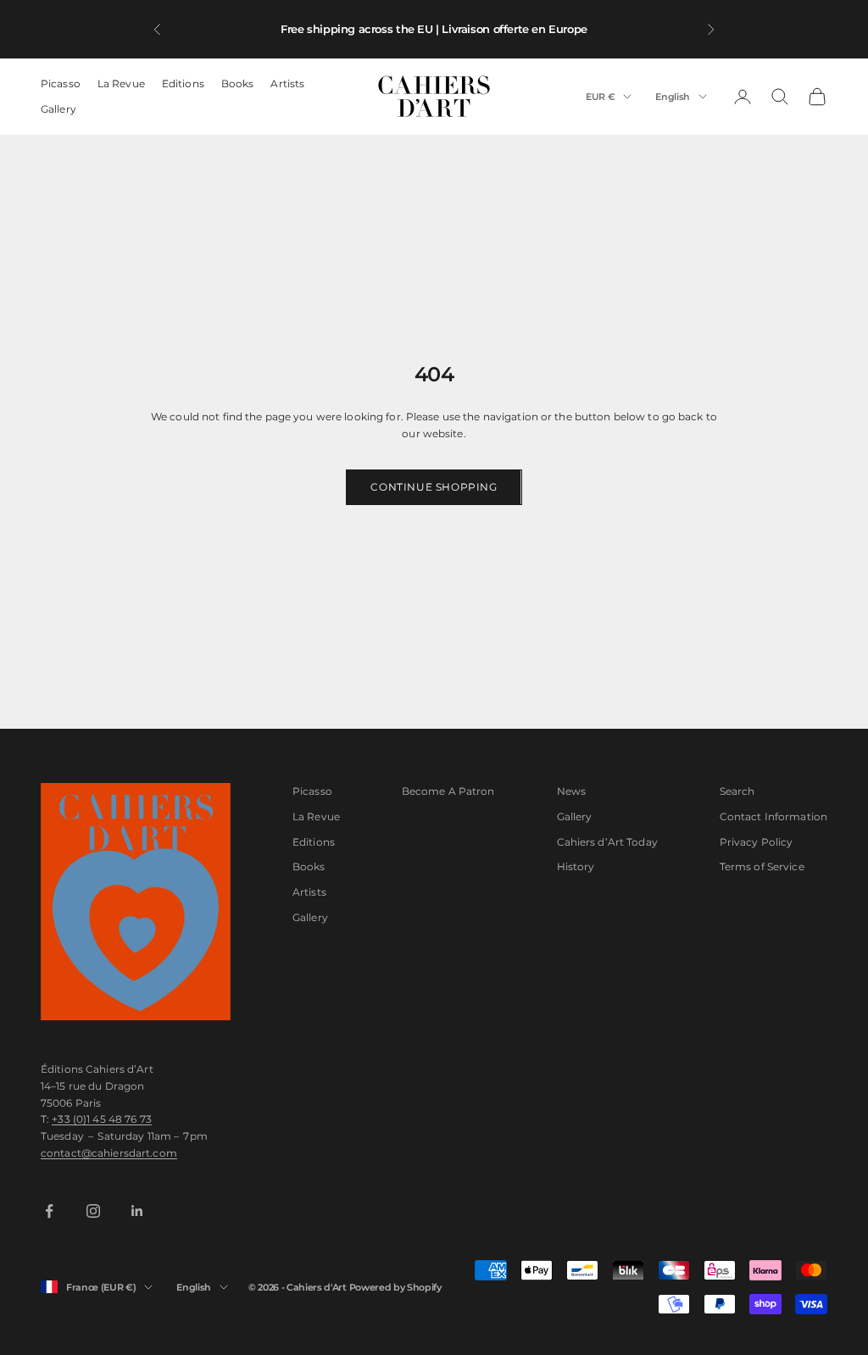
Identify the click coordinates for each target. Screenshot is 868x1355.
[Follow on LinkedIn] (137, 1210)
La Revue (121, 83)
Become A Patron (448, 791)
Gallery (58, 109)
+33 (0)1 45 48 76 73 (101, 1119)
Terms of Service (762, 866)
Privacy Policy (756, 842)
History (576, 866)
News (571, 791)
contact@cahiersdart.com (109, 1153)
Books (237, 83)
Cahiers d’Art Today (607, 842)
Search (737, 791)
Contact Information (773, 816)
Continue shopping (433, 486)
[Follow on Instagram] (93, 1210)
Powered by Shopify (395, 1287)
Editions (183, 83)
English (672, 97)
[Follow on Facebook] (49, 1210)
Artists (287, 83)
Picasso (61, 83)
